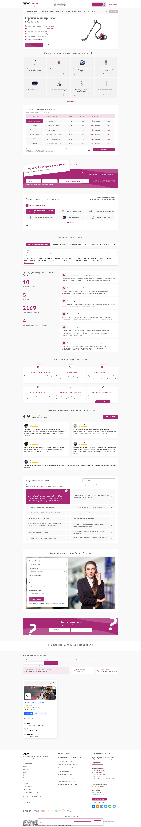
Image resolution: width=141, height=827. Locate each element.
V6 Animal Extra (105, 261)
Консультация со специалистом (105, 150)
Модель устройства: (35, 575)
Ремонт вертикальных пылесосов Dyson (38, 244)
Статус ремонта (113, 11)
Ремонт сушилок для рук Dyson (99, 244)
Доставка (68, 11)
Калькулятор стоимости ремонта (32, 792)
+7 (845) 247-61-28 (60, 4)
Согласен (97, 822)
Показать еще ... (29, 263)
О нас (56, 11)
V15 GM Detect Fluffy (35, 261)
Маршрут (30, 713)
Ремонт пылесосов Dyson (65, 774)
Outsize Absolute (57, 261)
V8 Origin (70, 258)
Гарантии (74, 11)
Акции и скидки (82, 11)
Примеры (25, 769)
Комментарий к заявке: (36, 590)
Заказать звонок (81, 629)
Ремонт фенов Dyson (64, 771)
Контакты (100, 11)
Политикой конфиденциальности (57, 665)
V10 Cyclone (101, 258)
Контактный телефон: (35, 561)
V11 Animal (40, 258)
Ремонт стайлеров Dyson (58, 244)
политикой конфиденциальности (46, 184)
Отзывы (62, 11)
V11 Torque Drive (48, 258)
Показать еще (70, 101)
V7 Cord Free (87, 261)
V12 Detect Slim (92, 258)
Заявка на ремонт (92, 11)
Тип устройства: (33, 568)
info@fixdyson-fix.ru (98, 770)
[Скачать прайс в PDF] (89, 149)
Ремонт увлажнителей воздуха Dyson (68, 778)
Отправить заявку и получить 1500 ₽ (74, 181)
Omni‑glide (58, 258)
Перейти (51, 253)
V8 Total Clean (79, 261)
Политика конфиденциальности (70, 816)
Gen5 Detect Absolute (29, 258)
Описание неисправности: (36, 583)
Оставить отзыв (110, 416)
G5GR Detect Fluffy (47, 261)
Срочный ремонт (44, 11)
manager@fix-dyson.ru (98, 774)
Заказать (107, 121)
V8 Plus (26, 261)
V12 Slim (64, 258)
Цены (51, 11)
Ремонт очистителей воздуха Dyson (68, 784)
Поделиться (93, 806)
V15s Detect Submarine (81, 258)
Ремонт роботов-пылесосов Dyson (78, 244)
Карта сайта (26, 802)
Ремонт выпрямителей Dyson (66, 781)
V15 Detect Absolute (69, 261)
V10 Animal (109, 258)
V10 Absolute (96, 261)
